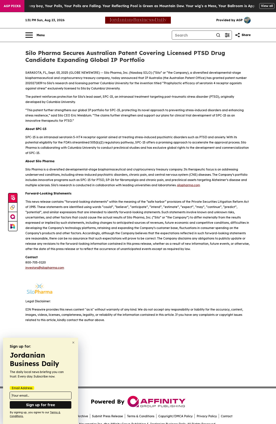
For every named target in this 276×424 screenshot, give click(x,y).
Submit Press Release (107, 416)
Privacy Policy (207, 416)
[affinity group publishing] (12, 216)
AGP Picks (12, 6)
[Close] (73, 342)
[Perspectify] (12, 207)
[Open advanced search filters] (227, 35)
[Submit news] (12, 198)
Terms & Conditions (140, 416)
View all (267, 6)
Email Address (22, 388)
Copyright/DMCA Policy (175, 416)
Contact (226, 416)
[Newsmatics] (12, 226)
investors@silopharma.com (44, 267)
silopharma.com (188, 185)
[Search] (218, 35)
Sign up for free (40, 404)
